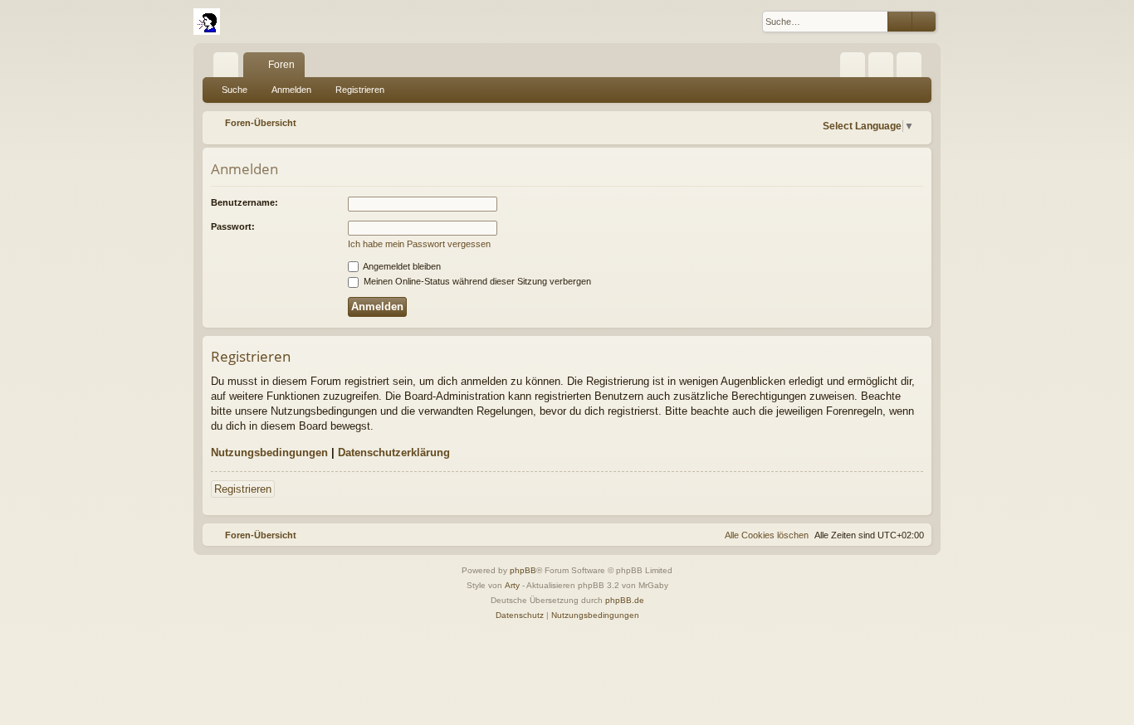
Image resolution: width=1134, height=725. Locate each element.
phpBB (523, 570)
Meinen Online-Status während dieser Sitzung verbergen (476, 281)
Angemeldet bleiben (401, 266)
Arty (512, 585)
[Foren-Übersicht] (206, 21)
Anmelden (291, 90)
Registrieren (359, 90)
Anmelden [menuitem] (884, 68)
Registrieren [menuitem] (912, 68)
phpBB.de (624, 600)
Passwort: (233, 226)
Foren (281, 65)
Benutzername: (244, 202)
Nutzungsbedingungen (269, 452)
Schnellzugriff (229, 68)
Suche (234, 90)
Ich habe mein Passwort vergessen (419, 244)
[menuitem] (852, 64)
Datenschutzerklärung (394, 452)
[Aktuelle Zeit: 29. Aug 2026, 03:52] (801, 123)
